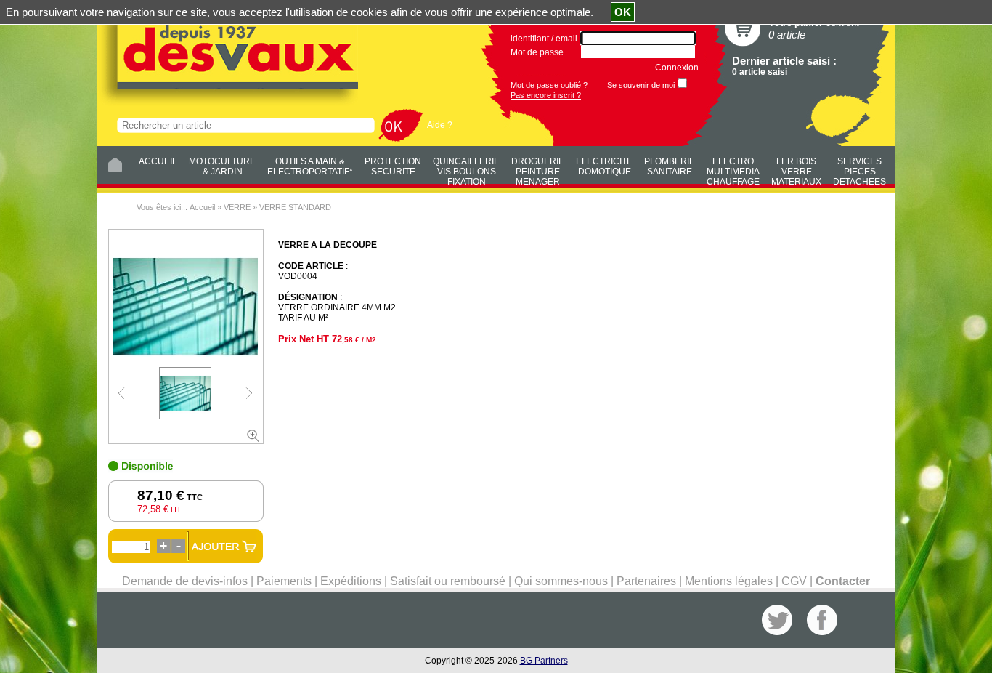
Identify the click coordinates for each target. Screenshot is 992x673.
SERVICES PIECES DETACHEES (859, 169)
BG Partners (544, 661)
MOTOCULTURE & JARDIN (222, 166)
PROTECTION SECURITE (393, 166)
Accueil (202, 207)
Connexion (677, 68)
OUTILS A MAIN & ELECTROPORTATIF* (310, 166)
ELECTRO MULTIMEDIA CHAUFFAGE (733, 169)
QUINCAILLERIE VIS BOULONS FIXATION (466, 169)
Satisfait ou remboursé (447, 581)
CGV (794, 581)
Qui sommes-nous (561, 581)
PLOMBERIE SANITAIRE (669, 166)
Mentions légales (729, 581)
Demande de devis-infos (185, 581)
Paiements (284, 581)
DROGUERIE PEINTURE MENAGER (537, 169)
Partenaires (646, 581)
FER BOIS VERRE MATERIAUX (796, 169)
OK (622, 12)
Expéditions (350, 581)
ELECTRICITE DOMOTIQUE (604, 166)
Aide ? (439, 125)
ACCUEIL (158, 161)
